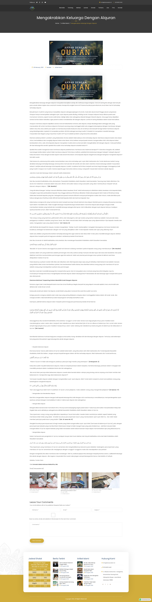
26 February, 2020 (38, 67)
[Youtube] (110, 584)
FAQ (113, 8)
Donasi (93, 8)
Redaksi (49, 67)
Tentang (70, 8)
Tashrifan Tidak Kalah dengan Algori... (90, 582)
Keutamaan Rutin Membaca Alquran (102, 489)
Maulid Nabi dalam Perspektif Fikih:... (89, 570)
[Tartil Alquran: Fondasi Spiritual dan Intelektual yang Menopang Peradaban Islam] (75, 480)
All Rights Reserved (81, 599)
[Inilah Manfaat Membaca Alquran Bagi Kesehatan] (44, 480)
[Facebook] (105, 584)
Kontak (120, 8)
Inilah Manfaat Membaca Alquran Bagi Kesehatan (43, 489)
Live (108, 8)
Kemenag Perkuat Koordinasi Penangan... (65, 576)
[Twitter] (102, 584)
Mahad (78, 8)
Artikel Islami (65, 23)
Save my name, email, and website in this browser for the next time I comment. (52, 519)
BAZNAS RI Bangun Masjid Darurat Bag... (66, 570)
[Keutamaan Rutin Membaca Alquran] (106, 480)
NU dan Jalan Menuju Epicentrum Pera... (89, 563)
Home (57, 23)
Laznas (86, 8)
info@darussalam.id (106, 2)
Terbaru (100, 8)
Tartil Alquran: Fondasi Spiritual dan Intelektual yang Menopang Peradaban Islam (75, 489)
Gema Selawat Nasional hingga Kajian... (66, 563)
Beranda (62, 8)
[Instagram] (107, 584)
